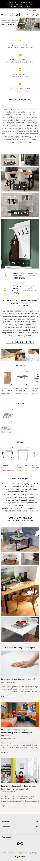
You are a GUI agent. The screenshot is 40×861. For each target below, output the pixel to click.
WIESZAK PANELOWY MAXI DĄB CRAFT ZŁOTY (7, 390)
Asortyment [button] (6, 837)
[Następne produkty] (35, 375)
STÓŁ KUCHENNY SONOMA (22, 466)
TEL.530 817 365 (10, 2)
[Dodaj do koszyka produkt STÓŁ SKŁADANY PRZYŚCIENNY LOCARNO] (26, 384)
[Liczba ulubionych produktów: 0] (32, 14)
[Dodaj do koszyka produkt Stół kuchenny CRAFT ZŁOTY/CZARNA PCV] (11, 460)
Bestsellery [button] (20, 365)
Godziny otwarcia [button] (9, 832)
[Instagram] (21, 843)
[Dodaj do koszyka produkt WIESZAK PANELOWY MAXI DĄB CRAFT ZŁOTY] (11, 384)
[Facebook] (18, 843)
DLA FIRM (29, 6)
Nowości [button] (20, 403)
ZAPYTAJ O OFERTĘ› (20, 342)
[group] (20, 24)
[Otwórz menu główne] (2, 14)
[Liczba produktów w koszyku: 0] (37, 14)
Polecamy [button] (20, 441)
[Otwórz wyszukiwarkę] (28, 14)
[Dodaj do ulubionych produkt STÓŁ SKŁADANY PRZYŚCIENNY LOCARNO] (26, 371)
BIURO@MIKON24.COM (26, 2)
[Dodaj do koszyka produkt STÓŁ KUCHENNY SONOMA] (26, 460)
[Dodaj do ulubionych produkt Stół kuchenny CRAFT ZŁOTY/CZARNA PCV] (11, 447)
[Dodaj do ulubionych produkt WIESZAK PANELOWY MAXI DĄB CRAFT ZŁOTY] (11, 371)
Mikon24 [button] (5, 821)
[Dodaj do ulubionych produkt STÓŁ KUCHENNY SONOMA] (26, 447)
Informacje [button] (6, 826)
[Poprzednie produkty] (5, 375)
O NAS (21, 6)
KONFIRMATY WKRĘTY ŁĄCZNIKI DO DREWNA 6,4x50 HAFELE (7, 428)
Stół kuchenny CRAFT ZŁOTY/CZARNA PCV (6, 466)
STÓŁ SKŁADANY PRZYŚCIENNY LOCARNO (21, 390)
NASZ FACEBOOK (22, 4)
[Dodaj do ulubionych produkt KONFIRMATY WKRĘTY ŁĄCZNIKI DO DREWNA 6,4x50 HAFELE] (11, 409)
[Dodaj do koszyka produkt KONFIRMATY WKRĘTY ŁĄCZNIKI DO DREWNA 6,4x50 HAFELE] (11, 422)
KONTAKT (10, 4)
